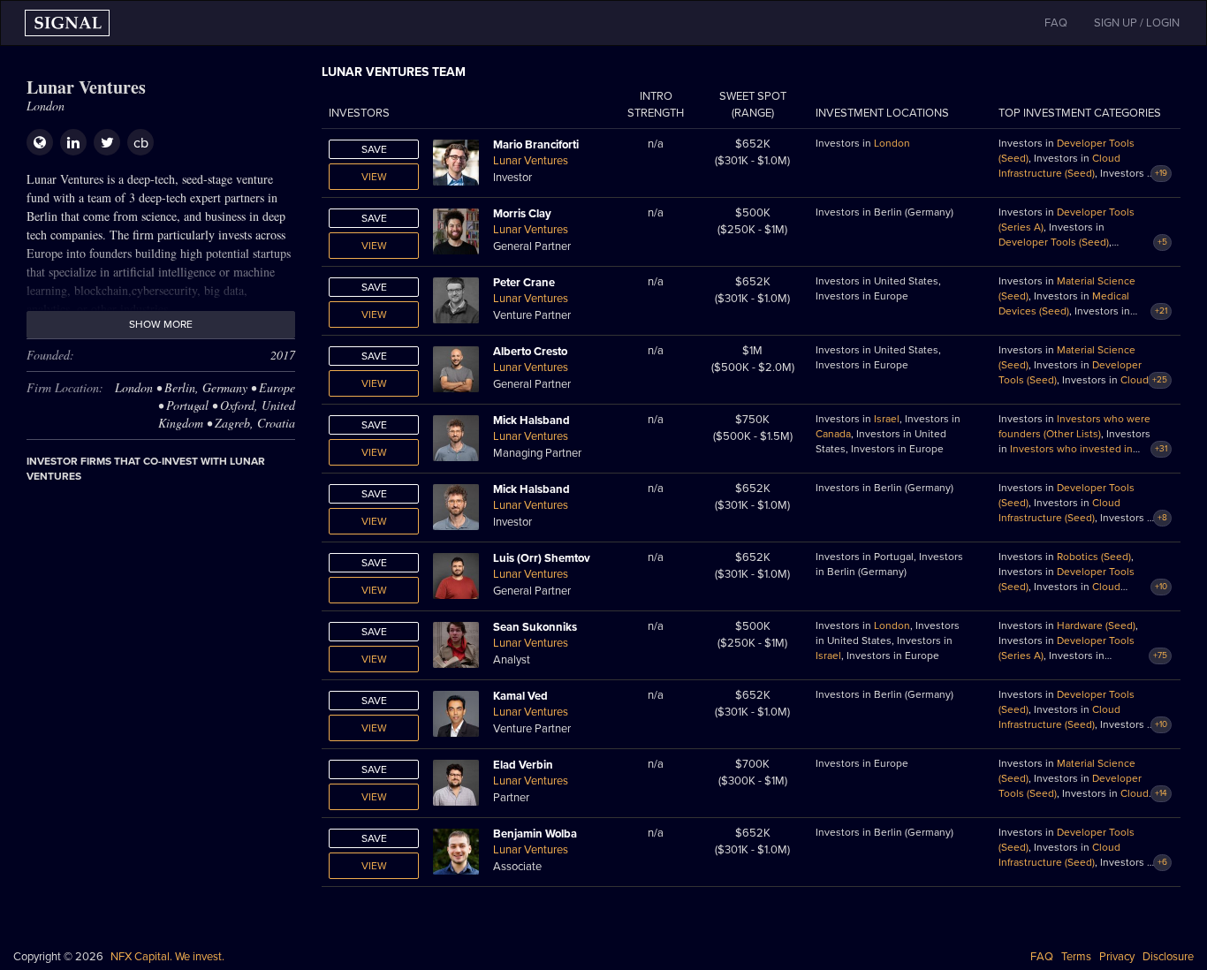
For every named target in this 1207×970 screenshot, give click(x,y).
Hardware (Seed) (1096, 625)
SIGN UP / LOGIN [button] (1137, 23)
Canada (833, 434)
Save (374, 149)
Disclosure (1168, 957)
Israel (887, 419)
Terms (1076, 957)
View (374, 177)
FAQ (1041, 957)
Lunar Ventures (530, 161)
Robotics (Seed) (1094, 556)
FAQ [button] (1055, 23)
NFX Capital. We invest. (167, 957)
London (892, 143)
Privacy (1117, 957)
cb (140, 143)
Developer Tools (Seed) (1053, 242)
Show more (161, 324)
